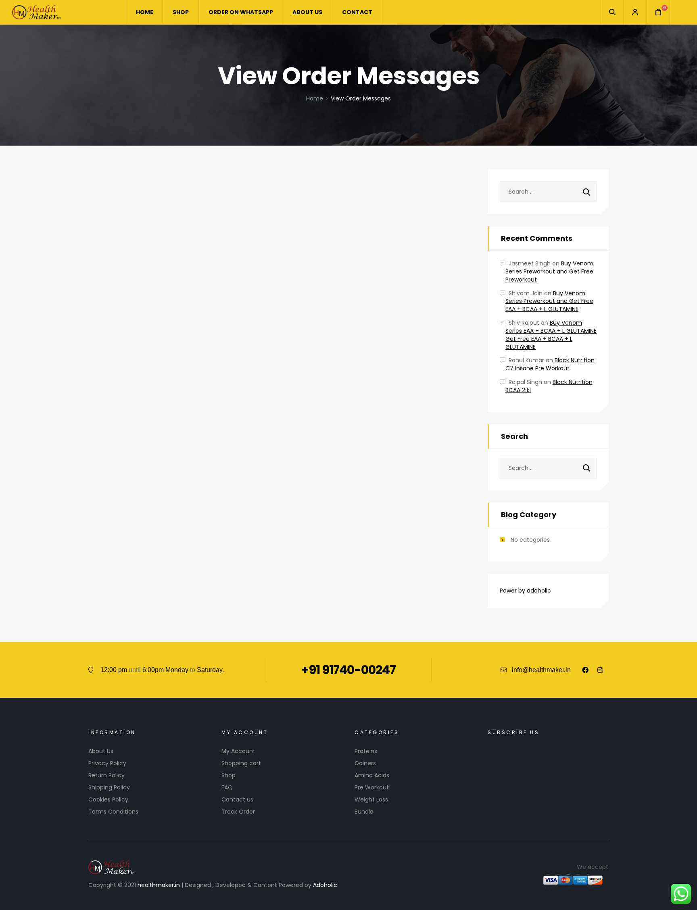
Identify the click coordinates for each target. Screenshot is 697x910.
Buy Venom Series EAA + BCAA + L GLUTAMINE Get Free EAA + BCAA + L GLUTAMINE (551, 335)
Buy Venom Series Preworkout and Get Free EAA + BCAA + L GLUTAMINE (549, 301)
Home (314, 98)
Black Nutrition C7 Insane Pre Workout (550, 364)
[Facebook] (585, 670)
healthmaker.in (159, 885)
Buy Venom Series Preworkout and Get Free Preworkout (549, 271)
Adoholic (325, 885)
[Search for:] (548, 192)
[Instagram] (600, 670)
